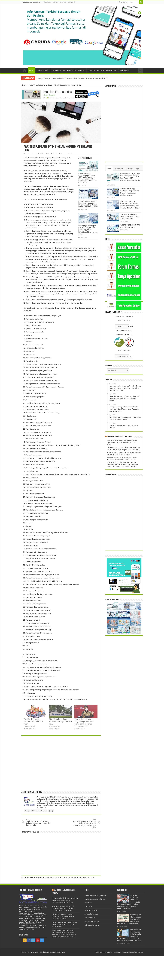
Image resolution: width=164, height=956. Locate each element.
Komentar (129, 169)
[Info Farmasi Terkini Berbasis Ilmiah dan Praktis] (82, 35)
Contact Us (71, 2)
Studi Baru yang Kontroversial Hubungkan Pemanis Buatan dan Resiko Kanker (38, 822)
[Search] (141, 2)
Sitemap (63, 2)
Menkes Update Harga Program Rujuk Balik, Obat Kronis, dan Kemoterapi (84, 721)
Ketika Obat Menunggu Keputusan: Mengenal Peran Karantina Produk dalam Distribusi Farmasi (88, 204)
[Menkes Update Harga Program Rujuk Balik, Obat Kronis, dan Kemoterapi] (85, 711)
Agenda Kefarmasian (92, 914)
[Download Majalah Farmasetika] (61, 94)
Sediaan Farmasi (42, 70)
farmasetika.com (31, 154)
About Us (47, 2)
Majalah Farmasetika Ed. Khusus (95, 899)
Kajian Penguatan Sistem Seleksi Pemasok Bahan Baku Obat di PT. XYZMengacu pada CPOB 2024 (63, 908)
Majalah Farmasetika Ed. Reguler (96, 895)
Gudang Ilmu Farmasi (92, 921)
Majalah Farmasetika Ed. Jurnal (120, 437)
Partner (99, 70)
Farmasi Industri (69, 70)
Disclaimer (117, 952)
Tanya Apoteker (90, 918)
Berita (31, 70)
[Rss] (117, 2)
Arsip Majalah (124, 70)
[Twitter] (122, 2)
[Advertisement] (61, 764)
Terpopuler (119, 169)
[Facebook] (119, 2)
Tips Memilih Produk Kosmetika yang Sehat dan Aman (33, 721)
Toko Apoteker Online (92, 925)
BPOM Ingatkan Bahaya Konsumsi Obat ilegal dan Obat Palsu (60, 721)
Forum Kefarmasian (91, 910)
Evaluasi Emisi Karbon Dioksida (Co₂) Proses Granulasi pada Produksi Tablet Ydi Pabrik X (64, 924)
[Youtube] (124, 2)
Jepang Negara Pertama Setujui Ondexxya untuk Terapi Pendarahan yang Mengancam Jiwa (84, 823)
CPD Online (88, 906)
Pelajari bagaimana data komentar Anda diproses (77, 877)
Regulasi (91, 70)
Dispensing (56, 70)
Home (24, 70)
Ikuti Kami (23, 934)
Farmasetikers (111, 70)
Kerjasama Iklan (128, 952)
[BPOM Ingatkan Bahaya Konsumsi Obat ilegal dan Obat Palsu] (60, 711)
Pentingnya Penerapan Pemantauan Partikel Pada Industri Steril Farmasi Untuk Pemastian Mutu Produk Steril (71, 78)
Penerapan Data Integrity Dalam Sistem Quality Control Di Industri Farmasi (130, 216)
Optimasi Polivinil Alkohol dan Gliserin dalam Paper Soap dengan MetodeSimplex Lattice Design (122, 443)
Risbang (81, 70)
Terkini (109, 169)
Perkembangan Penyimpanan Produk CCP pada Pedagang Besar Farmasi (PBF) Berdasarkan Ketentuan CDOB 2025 (87, 177)
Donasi (55, 2)
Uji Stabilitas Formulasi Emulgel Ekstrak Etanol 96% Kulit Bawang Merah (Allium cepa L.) (63, 916)
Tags (137, 169)
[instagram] (126, 2)
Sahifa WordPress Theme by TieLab (52, 952)
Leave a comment (66, 154)
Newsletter (88, 903)
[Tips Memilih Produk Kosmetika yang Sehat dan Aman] (35, 711)
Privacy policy (107, 952)
